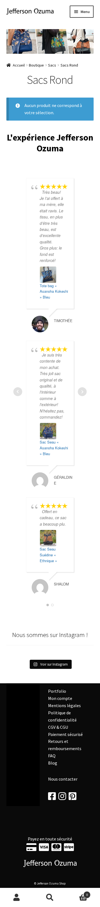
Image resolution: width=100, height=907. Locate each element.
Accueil (19, 65)
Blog (52, 763)
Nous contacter (63, 779)
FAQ (52, 755)
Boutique (36, 65)
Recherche (50, 897)
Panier (77, 893)
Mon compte (60, 698)
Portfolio (57, 691)
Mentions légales (64, 705)
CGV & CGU (58, 727)
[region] (50, 41)
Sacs (52, 65)
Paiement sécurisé (65, 734)
